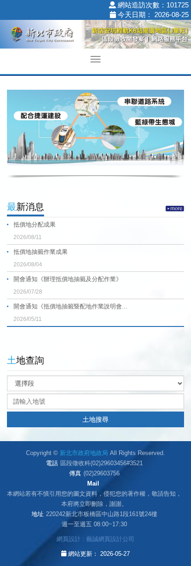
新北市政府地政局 (95, 36)
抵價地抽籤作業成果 (40, 258)
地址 (38, 514)
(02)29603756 (101, 473)
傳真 (75, 473)
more (175, 208)
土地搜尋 (95, 419)
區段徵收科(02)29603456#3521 (101, 463)
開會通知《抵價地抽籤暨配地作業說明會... (70, 312)
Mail (93, 483)
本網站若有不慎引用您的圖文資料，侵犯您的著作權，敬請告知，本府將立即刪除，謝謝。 (94, 498)
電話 (52, 463)
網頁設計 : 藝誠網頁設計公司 (95, 538)
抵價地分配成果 (34, 230)
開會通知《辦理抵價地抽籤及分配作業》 (67, 285)
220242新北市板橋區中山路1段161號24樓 (101, 514)
